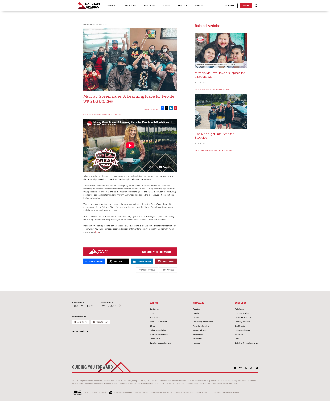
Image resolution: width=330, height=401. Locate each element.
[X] (251, 367)
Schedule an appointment (160, 343)
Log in (246, 5)
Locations (229, 5)
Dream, (91, 114)
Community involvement (203, 321)
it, (113, 114)
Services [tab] (167, 6)
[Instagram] (246, 367)
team (119, 114)
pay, (115, 114)
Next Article (168, 270)
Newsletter (197, 338)
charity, (85, 114)
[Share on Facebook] (162, 108)
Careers (196, 317)
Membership (198, 334)
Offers (152, 326)
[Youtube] (240, 367)
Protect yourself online (159, 334)
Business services (242, 313)
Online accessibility (158, 330)
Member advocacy (200, 330)
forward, (104, 114)
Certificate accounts (243, 317)
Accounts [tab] (111, 6)
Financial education (201, 326)
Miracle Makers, (217, 89)
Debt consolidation (242, 330)
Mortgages (239, 334)
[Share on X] (166, 108)
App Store (82, 321)
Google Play (102, 321)
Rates (237, 338)
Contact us (154, 309)
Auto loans (239, 309)
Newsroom (197, 343)
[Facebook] (235, 367)
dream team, (98, 114)
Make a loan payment (158, 321)
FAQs (152, 313)
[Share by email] (175, 108)
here (97, 232)
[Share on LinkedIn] (171, 108)
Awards (196, 313)
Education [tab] (182, 6)
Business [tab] (199, 6)
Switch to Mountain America (246, 343)
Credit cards (240, 326)
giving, (110, 114)
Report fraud (155, 338)
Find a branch (155, 317)
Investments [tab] (149, 6)
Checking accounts (242, 321)
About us (196, 309)
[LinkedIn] (256, 367)
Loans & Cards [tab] (129, 6)
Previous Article (147, 270)
